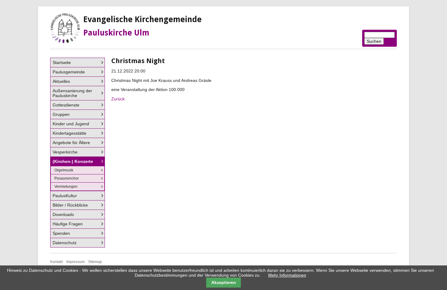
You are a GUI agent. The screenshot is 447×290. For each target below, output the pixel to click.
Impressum (75, 262)
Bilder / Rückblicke (70, 205)
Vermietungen (66, 186)
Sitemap (95, 262)
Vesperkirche (65, 152)
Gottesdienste (66, 105)
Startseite (62, 62)
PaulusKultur (65, 195)
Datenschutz (65, 242)
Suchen (374, 41)
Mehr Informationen (287, 275)
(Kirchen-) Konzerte (73, 161)
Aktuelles (61, 81)
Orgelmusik (63, 170)
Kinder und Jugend (71, 123)
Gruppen (61, 114)
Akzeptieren (223, 282)
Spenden (61, 233)
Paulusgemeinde (69, 71)
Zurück (118, 98)
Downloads (63, 214)
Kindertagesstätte (69, 133)
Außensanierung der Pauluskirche (72, 93)
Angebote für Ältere (71, 142)
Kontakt (56, 262)
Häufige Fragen (68, 223)
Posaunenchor (66, 178)
